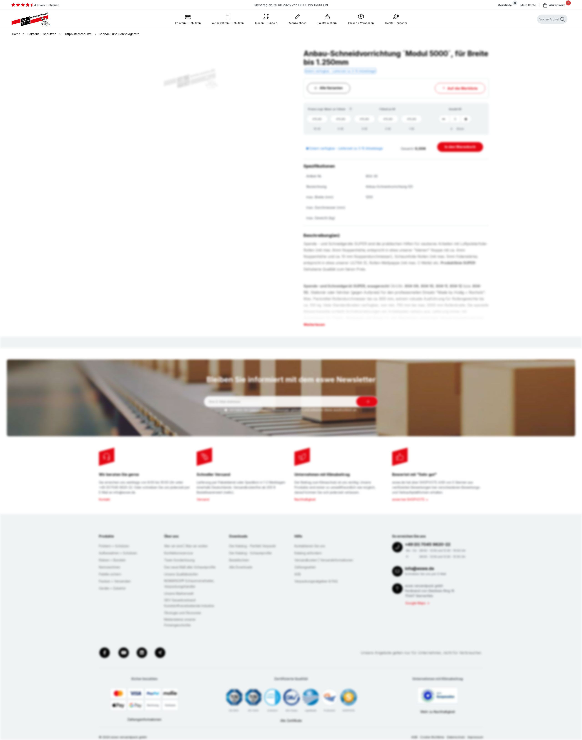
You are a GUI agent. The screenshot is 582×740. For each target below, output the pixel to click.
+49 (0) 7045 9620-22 (427, 544)
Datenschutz (456, 737)
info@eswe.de (419, 568)
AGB (414, 737)
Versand (203, 499)
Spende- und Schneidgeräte (119, 34)
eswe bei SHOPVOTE (408, 499)
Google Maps (415, 603)
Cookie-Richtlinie (432, 737)
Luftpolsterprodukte (78, 34)
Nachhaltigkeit (305, 499)
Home (16, 34)
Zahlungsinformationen (144, 719)
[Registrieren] (367, 401)
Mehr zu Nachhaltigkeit (438, 712)
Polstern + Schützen (42, 34)
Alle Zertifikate (291, 720)
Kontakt (104, 499)
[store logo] (30, 19)
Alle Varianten (331, 88)
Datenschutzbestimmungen (269, 410)
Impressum (475, 737)
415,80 (317, 119)
